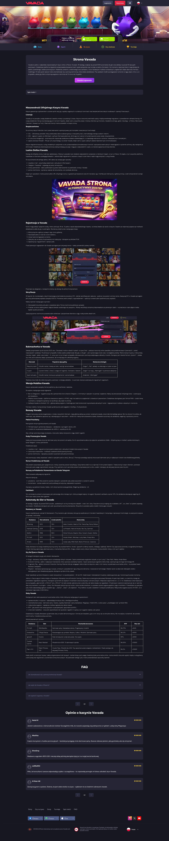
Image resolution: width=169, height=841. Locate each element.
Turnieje (57, 809)
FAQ (75, 809)
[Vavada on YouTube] (139, 818)
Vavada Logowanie (84, 80)
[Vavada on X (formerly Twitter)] (135, 818)
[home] (35, 3)
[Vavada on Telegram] (129, 3)
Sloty (30, 809)
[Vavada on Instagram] (130, 818)
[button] (166, 25)
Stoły (49, 809)
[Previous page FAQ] (77, 704)
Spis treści (67, 809)
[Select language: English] (139, 3)
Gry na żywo (39, 809)
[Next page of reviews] (91, 795)
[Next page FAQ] (91, 704)
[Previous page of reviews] (77, 795)
